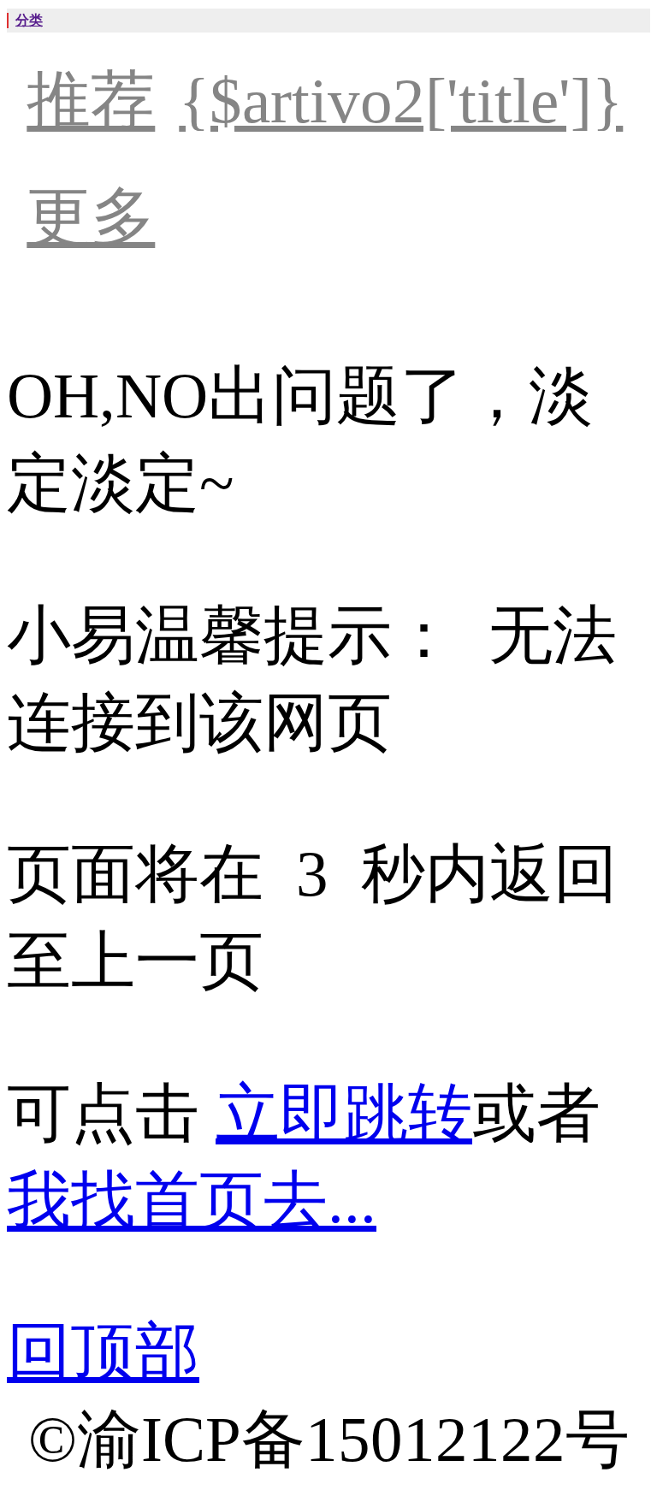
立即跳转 (344, 1113)
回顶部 (103, 1351)
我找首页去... (191, 1200)
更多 (91, 216)
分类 (29, 20)
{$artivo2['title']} (401, 100)
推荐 (91, 100)
